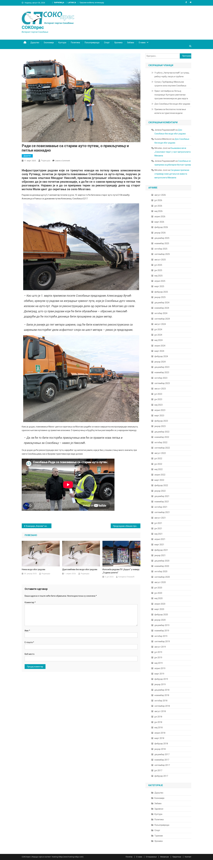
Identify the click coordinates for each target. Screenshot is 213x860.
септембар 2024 (162, 319)
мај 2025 (158, 276)
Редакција (45, 160)
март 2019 (159, 674)
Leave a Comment (62, 161)
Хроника (118, 42)
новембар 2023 (161, 372)
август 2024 (160, 324)
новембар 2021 (161, 501)
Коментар (30, 602)
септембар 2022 (162, 448)
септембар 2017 (162, 765)
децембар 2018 (161, 690)
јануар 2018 (160, 749)
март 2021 (159, 544)
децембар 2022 (161, 432)
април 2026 (159, 216)
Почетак (129, 857)
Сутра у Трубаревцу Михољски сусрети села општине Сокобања (170, 84)
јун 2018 (158, 722)
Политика (75, 42)
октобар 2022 (160, 442)
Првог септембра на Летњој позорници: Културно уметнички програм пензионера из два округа (171, 95)
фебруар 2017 (161, 776)
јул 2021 (158, 523)
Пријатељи (176, 857)
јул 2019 (158, 652)
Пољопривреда (92, 42)
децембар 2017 (161, 754)
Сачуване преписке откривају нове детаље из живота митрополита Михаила (171, 174)
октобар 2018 (160, 700)
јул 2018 (158, 717)
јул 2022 (158, 458)
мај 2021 (158, 534)
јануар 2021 (160, 555)
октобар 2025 (160, 249)
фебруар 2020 (161, 614)
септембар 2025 (162, 254)
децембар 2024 (161, 302)
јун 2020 (158, 593)
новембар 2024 (161, 308)
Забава (130, 42)
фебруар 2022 (161, 485)
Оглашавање (151, 857)
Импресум (164, 857)
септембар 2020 (162, 577)
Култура (62, 42)
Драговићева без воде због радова (79, 569)
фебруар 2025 (161, 292)
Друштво (34, 42)
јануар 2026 (160, 233)
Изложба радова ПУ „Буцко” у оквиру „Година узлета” (120, 571)
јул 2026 (158, 200)
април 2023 (159, 410)
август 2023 (160, 388)
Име (27, 630)
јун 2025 (158, 270)
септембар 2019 (162, 641)
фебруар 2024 (161, 356)
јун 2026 (158, 206)
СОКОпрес (33, 27)
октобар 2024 (160, 313)
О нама (142, 42)
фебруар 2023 (161, 421)
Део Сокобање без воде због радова (172, 104)
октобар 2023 (160, 378)
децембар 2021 (161, 496)
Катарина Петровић (126, 577)
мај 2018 (158, 727)
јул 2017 (158, 770)
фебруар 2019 (161, 679)
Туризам (158, 836)
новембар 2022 (161, 437)
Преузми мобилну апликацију (92, 3)
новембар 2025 (161, 243)
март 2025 (159, 286)
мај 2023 (158, 405)
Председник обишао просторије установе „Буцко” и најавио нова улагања (126, 526)
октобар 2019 (160, 636)
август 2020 (160, 582)
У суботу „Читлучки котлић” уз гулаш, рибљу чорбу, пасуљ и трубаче (171, 75)
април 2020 (159, 604)
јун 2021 (158, 528)
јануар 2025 (160, 297)
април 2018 (159, 733)
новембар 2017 (161, 760)
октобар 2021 (160, 507)
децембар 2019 (161, 625)
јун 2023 (158, 399)
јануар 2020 (160, 620)
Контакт (188, 857)
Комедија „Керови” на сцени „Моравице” (38, 526)
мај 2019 (158, 663)
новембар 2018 (161, 695)
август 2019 (160, 647)
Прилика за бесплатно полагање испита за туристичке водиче (170, 111)
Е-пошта (29, 642)
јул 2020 (158, 587)
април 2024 (159, 346)
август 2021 (160, 518)
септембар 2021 (162, 512)
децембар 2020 (161, 561)
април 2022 (159, 475)
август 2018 (160, 711)
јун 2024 (158, 335)
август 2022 (160, 453)
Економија (49, 42)
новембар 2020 (161, 566)
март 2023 (159, 415)
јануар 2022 (160, 491)
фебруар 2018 (161, 743)
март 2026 (159, 222)
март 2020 (159, 609)
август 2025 (160, 259)
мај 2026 (158, 211)
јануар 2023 (160, 426)
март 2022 (159, 480)
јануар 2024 (160, 362)
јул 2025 (158, 265)
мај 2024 (158, 340)
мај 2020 (158, 598)
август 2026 (160, 195)
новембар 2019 (161, 630)
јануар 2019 (160, 684)
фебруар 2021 (161, 550)
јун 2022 (158, 464)
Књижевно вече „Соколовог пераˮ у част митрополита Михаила (172, 152)
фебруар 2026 (161, 227)
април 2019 (159, 668)
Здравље (158, 809)
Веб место (29, 654)
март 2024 (159, 351)
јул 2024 (158, 329)
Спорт (107, 42)
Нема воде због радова (33, 569)
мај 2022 (158, 469)
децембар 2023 (161, 367)
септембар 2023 (162, 383)
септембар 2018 (162, 706)
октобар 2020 (160, 571)
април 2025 (159, 281)
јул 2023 (158, 394)
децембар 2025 (161, 238)
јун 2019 (158, 657)
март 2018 (159, 738)
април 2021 (159, 539)
